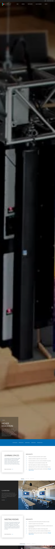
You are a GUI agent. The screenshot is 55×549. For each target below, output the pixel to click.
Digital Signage (33, 442)
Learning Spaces (15, 442)
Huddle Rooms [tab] (28, 543)
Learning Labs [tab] (32, 478)
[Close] (54, 482)
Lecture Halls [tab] (27, 478)
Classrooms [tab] (22, 478)
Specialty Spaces (27, 442)
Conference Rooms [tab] (22, 543)
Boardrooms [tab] (33, 543)
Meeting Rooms (21, 442)
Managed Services (39, 442)
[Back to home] (7, 4)
